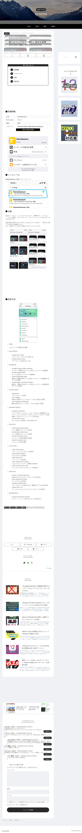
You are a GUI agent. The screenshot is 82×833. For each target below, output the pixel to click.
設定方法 (16, 81)
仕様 (15, 77)
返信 (47, 731)
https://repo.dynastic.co (35, 126)
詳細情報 (16, 69)
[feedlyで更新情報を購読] (28, 562)
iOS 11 (7, 507)
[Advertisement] (28, 97)
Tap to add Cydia (28, 129)
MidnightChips (41, 507)
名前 (8, 788)
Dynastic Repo (32, 507)
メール (9, 795)
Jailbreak (13, 507)
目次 (27, 65)
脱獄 (25, 507)
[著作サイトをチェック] (24, 562)
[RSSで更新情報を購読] (31, 562)
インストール (18, 73)
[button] (44, 55)
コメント (10, 770)
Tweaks (19, 507)
